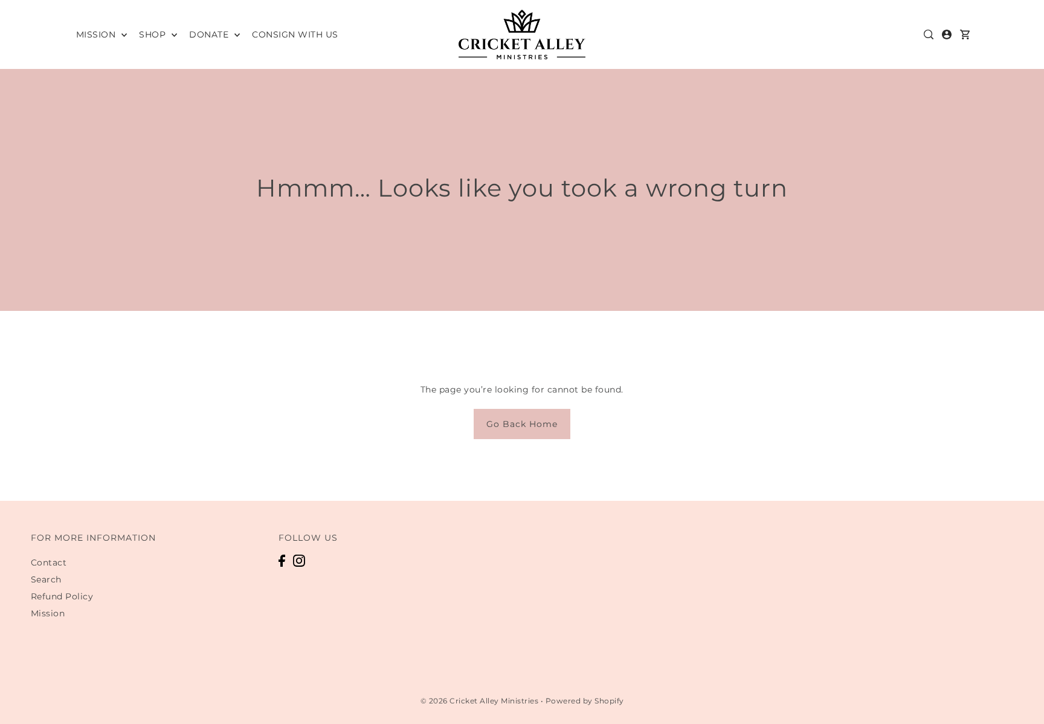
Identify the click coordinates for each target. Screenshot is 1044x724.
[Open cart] (965, 34)
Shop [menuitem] (154, 34)
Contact (49, 562)
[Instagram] (299, 560)
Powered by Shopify (585, 700)
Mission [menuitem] (97, 34)
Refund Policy (62, 596)
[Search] (929, 34)
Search (46, 579)
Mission (48, 613)
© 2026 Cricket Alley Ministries (479, 700)
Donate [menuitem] (210, 34)
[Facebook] (282, 560)
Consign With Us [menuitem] (295, 34)
